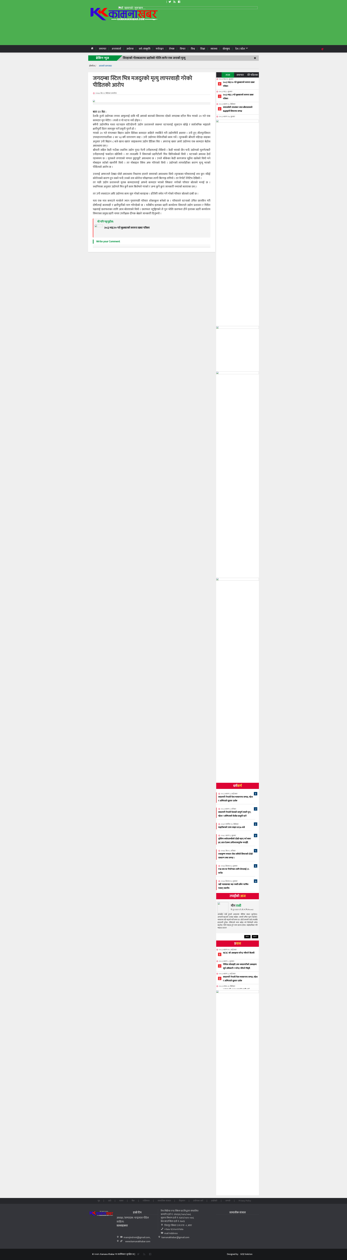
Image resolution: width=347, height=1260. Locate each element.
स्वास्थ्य (214, 49)
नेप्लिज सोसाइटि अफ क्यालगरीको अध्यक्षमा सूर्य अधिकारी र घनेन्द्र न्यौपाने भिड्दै (240, 966)
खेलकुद (226, 49)
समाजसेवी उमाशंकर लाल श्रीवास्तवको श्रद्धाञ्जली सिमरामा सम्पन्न (237, 109)
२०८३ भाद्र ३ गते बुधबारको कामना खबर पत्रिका (238, 96)
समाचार (102, 49)
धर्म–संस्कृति (144, 49)
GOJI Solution (246, 1254)
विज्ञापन (182, 1201)
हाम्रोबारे (214, 1201)
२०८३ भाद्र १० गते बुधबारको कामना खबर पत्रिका (239, 84)
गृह (99, 1201)
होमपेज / (92, 66)
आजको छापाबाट (105, 66)
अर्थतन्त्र (130, 49)
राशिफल (146, 1201)
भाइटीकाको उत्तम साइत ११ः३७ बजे (231, 827)
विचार (182, 49)
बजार (121, 1201)
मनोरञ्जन (160, 49)
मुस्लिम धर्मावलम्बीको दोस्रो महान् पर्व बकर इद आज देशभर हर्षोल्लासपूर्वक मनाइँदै (234, 840)
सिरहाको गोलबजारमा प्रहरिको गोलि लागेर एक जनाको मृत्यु (154, 58)
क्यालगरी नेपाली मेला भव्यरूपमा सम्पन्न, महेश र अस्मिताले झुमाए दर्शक (235, 799)
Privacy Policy (245, 1201)
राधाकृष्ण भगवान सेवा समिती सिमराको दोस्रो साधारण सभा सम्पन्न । (235, 856)
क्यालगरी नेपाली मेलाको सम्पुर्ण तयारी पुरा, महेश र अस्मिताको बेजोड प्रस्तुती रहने (234, 814)
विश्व (193, 49)
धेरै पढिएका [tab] (252, 75)
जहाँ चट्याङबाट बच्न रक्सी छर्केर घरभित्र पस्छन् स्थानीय (233, 886)
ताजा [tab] (228, 75)
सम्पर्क (227, 1201)
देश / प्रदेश (240, 49)
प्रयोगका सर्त (198, 1201)
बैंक (133, 1201)
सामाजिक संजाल (164, 1201)
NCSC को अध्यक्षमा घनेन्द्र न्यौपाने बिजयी (238, 953)
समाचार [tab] (240, 75)
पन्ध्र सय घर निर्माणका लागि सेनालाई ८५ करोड (233, 871)
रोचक (171, 49)
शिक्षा (202, 49)
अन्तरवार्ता (116, 49)
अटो (109, 1201)
